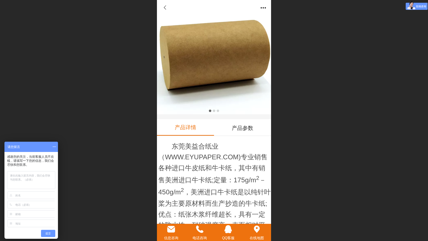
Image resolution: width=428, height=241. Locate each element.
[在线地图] (257, 229)
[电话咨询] (199, 229)
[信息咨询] (171, 229)
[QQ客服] (228, 229)
